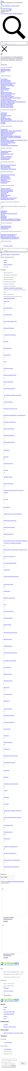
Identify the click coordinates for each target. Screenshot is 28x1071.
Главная (5, 260)
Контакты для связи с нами (10, 1026)
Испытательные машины (7, 107)
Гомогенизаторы (5, 176)
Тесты (2, 155)
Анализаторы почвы (6, 115)
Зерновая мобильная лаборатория (9, 145)
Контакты (19, 13)
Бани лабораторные (6, 80)
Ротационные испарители (7, 96)
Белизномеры (4, 129)
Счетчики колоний (5, 181)
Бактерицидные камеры (7, 190)
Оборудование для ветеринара (8, 169)
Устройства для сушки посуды (8, 100)
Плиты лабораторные (6, 95)
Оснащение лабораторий (9, 1011)
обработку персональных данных (15, 881)
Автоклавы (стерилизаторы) (8, 174)
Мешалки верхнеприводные (8, 93)
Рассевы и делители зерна (7, 141)
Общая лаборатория (8, 264)
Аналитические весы (6, 226)
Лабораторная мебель (9, 298)
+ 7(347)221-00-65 (14, 5)
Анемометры (4, 112)
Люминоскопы (4, 152)
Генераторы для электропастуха (9, 234)
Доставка (14, 13)
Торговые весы (4, 228)
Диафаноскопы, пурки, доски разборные (11, 130)
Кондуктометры (5, 89)
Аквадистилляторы (5, 188)
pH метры (3, 117)
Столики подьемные (6, 99)
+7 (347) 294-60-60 (5, 5)
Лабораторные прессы (6, 134)
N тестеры (3, 123)
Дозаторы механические (7, 191)
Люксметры (4, 216)
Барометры (3, 212)
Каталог (5, 262)
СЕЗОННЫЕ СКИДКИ (9, 1014)
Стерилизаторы (5, 192)
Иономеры (3, 87)
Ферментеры (4, 182)
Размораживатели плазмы (7, 199)
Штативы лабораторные (7, 104)
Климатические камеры (7, 84)
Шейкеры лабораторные (7, 105)
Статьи (5, 1018)
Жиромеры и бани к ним (7, 153)
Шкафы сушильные (6, 195)
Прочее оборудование (6, 119)
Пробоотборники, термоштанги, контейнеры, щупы (14, 140)
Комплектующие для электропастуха (10, 237)
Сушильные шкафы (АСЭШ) (8, 142)
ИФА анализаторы (5, 166)
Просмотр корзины (5, 69)
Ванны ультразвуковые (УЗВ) (8, 83)
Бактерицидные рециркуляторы (9, 198)
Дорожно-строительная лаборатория (13, 288)
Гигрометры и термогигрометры (9, 213)
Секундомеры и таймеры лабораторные (11, 97)
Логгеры (3, 215)
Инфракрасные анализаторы (8, 132)
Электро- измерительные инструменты (11, 220)
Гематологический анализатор (8, 165)
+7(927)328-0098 (7, 1049)
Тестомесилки (4, 144)
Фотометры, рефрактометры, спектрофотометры (13, 101)
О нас (2, 13)
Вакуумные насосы (5, 81)
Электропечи (4, 196)
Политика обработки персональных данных (13, 1032)
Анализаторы (4, 79)
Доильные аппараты (6, 158)
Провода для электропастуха (8, 235)
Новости (6, 13)
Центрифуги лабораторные (7, 103)
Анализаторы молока (6, 151)
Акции (10, 13)
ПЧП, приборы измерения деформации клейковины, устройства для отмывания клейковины (11, 137)
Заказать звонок (5, 10)
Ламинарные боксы (6, 167)
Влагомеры (3, 114)
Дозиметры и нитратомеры (7, 85)
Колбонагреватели (5, 88)
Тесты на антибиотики (6, 156)
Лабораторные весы (6, 227)
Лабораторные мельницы (7, 133)
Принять (23, 1063)
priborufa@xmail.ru (7, 8)
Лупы (2, 91)
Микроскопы (4, 180)
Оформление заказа (6, 70)
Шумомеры (3, 217)
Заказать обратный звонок (7, 257)
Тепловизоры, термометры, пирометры (11, 219)
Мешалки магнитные (6, 92)
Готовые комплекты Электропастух (10, 238)
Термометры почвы (6, 118)
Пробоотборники (5, 159)
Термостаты (4, 194)
